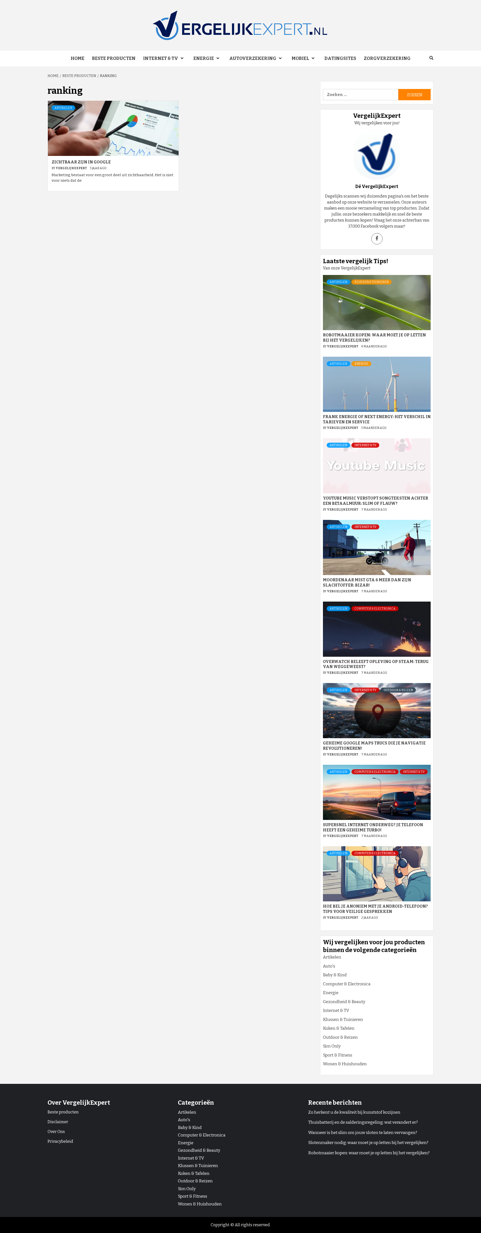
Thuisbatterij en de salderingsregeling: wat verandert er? (363, 1122)
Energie (203, 58)
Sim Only (332, 1046)
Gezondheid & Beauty (344, 1001)
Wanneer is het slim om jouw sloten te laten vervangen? (362, 1132)
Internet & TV (160, 58)
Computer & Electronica (375, 608)
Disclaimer (58, 1121)
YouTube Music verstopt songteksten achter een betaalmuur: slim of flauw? (375, 501)
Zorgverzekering (387, 58)
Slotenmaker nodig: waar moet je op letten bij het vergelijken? (368, 1142)
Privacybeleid (60, 1141)
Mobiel (300, 58)
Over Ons (56, 1131)
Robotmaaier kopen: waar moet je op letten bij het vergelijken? (369, 1153)
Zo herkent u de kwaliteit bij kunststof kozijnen (354, 1112)
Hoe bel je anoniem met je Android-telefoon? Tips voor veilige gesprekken (375, 909)
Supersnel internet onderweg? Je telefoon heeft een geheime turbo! (373, 827)
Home (77, 58)
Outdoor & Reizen (398, 690)
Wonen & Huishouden (345, 1064)
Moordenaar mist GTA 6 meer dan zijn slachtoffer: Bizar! (367, 583)
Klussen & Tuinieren (371, 282)
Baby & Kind (335, 975)
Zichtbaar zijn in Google (81, 162)
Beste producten (114, 58)
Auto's (329, 966)
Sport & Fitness (337, 1055)
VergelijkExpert (71, 168)
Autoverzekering (252, 58)
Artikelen (63, 108)
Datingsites (340, 58)
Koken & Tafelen (338, 1028)
